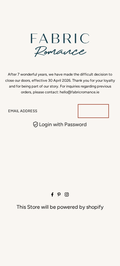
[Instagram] (67, 195)
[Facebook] (52, 195)
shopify (94, 207)
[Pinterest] (59, 195)
